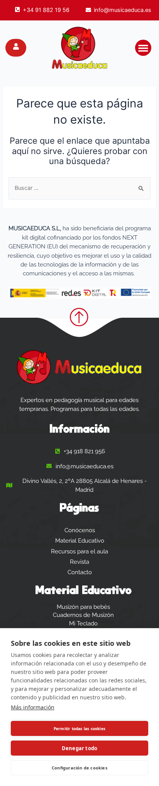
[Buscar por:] (79, 187)
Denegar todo (79, 748)
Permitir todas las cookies (79, 728)
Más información (32, 707)
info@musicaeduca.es (122, 10)
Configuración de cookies (79, 768)
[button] (143, 48)
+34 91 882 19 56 (46, 10)
